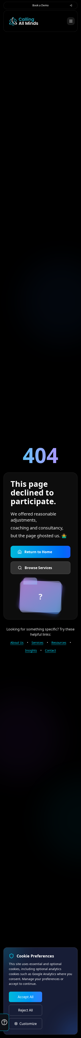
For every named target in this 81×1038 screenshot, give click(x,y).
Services (37, 642)
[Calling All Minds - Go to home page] (23, 21)
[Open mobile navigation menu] (71, 21)
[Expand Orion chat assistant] (4, 1022)
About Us (17, 642)
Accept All (25, 996)
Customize (28, 1023)
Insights (31, 650)
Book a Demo (40, 5)
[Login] (71, 5)
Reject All (25, 1010)
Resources (58, 642)
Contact (50, 650)
